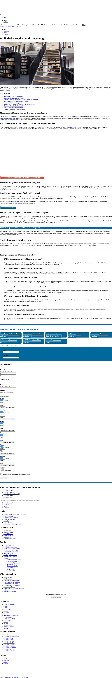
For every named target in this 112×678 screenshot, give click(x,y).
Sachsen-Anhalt (8, 625)
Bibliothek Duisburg (9, 646)
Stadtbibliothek (8, 537)
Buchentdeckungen (9, 545)
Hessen (6, 614)
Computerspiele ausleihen (11, 517)
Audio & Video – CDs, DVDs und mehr (15, 514)
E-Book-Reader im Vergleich (12, 582)
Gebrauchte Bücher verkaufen (12, 585)
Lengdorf (6, 507)
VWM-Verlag (11, 570)
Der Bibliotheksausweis (10, 547)
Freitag (2, 444)
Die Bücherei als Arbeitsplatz (12, 548)
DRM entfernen (8, 579)
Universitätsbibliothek (10, 538)
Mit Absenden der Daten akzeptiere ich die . (16, 474)
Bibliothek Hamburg (9, 643)
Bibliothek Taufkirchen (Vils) (12, 494)
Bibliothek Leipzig (9, 635)
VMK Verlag (10, 569)
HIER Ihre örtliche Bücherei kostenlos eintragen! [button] (13, 346)
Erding (5, 506)
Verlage (6, 558)
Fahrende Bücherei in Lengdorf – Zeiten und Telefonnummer (21, 99)
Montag (2, 398)
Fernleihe (17, 203)
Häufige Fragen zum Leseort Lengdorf (14, 109)
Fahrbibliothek (95, 116)
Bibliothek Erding (8, 490)
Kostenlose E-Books (9, 587)
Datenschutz (24, 677)
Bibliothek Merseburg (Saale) (12, 636)
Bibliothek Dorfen (9, 492)
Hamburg (6, 612)
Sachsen (6, 623)
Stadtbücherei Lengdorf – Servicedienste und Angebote (19, 104)
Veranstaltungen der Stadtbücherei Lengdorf (16, 101)
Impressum (17, 677)
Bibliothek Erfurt (8, 639)
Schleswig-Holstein (9, 626)
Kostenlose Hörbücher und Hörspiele (14, 588)
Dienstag (2, 410)
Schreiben (6, 19)
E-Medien (6, 521)
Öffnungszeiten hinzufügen (7, 407)
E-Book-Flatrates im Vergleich (12, 580)
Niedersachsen (8, 617)
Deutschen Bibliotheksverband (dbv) (10, 119)
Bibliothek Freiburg (9, 649)
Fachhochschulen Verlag (14, 559)
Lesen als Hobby (8, 553)
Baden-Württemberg (9, 604)
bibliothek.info (9, 677)
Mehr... (83, 25)
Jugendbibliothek (8, 532)
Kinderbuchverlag (12, 561)
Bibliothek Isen (8, 497)
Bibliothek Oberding (9, 495)
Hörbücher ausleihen (9, 519)
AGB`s (28, 474)
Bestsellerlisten (8, 577)
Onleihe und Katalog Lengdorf (12, 103)
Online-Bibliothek (8, 535)
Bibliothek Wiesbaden (10, 647)
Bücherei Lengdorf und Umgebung (13, 96)
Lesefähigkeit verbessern (10, 555)
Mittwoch (2, 421)
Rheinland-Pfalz (8, 620)
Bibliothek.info (8, 503)
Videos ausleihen (8, 522)
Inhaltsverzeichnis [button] (5, 93)
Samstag (2, 456)
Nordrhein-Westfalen (9, 619)
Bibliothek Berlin (8, 638)
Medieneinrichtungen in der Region (14, 98)
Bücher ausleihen (8, 516)
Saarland (6, 622)
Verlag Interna (11, 567)
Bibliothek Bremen (9, 641)
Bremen (6, 611)
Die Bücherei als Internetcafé (12, 550)
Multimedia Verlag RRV (13, 564)
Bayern (6, 504)
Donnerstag (3, 433)
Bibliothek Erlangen (9, 650)
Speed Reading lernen (10, 591)
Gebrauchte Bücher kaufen (11, 551)
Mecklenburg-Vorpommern (11, 615)
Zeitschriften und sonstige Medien (13, 524)
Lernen (5, 20)
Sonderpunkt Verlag (12, 566)
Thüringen (6, 628)
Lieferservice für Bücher (10, 556)
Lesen (5, 17)
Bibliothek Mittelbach (9, 644)
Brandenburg (7, 609)
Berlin (5, 608)
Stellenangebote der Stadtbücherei (13, 106)
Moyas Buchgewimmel (13, 563)
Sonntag (2, 467)
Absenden (3, 478)
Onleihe (6, 22)
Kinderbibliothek (8, 534)
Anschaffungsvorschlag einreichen (13, 107)
